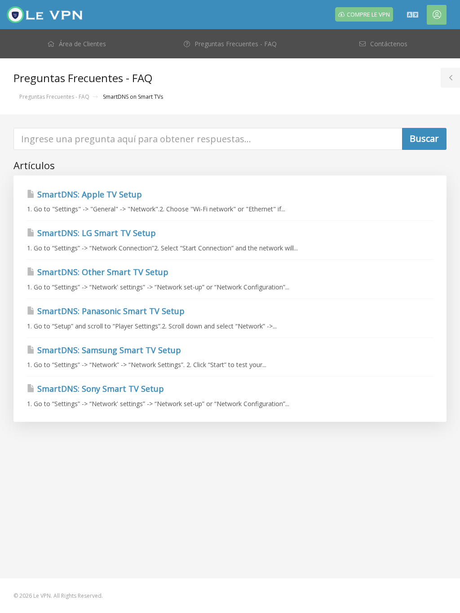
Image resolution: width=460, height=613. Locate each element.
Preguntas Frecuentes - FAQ (54, 97)
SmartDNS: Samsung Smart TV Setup (108, 350)
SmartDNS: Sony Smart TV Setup (99, 388)
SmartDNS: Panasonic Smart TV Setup (110, 311)
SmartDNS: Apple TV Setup (88, 194)
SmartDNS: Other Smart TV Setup (101, 272)
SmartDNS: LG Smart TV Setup (95, 233)
